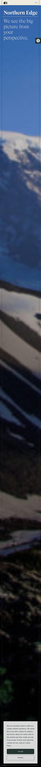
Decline (20, 757)
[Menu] (36, 2)
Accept (20, 751)
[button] (38, 40)
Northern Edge (5, 2)
